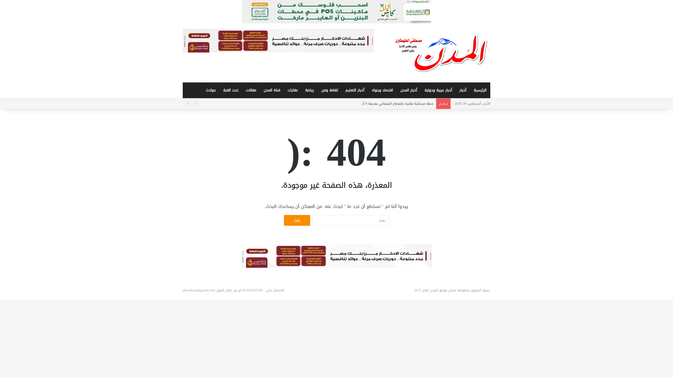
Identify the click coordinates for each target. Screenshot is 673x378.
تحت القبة (230, 90)
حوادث (211, 90)
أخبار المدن (408, 90)
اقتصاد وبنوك (382, 90)
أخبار (463, 90)
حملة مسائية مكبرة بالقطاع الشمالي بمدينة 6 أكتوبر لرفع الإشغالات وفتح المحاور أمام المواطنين (362, 103)
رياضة (309, 90)
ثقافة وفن (329, 90)
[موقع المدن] (441, 53)
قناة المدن (272, 90)
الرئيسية (480, 90)
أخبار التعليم (354, 90)
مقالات (251, 90)
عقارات (293, 90)
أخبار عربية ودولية (438, 90)
